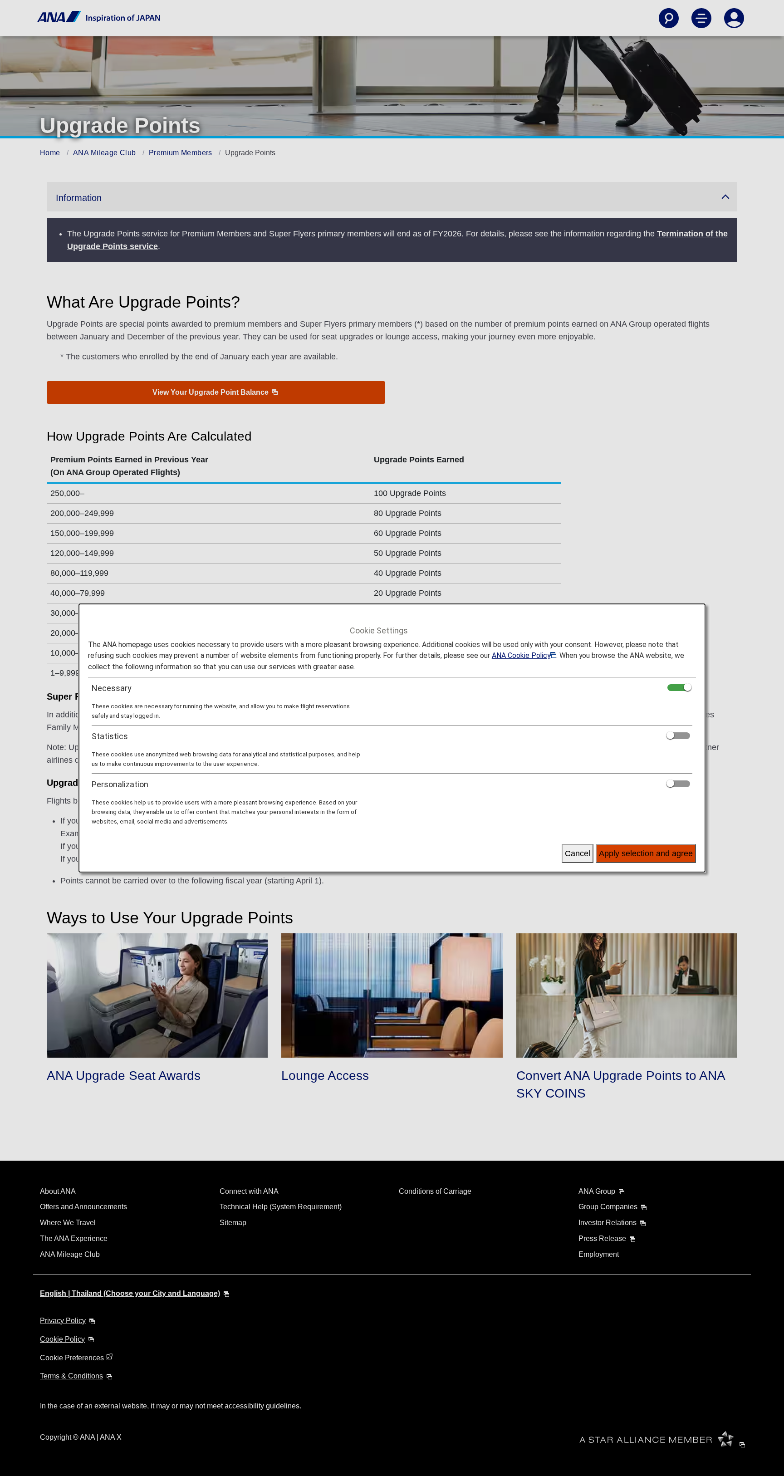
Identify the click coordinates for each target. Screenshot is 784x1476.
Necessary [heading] (112, 688)
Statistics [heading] (110, 736)
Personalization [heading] (120, 784)
